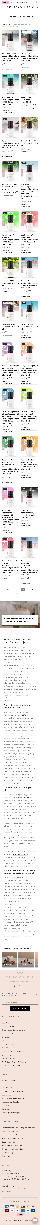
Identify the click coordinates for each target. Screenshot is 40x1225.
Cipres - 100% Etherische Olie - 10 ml (29, 326)
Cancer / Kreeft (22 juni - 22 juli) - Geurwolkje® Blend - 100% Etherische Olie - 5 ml (10, 370)
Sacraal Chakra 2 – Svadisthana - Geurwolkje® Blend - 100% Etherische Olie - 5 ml (29, 464)
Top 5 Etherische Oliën (11, 1066)
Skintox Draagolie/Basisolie (13, 1098)
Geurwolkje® (16, 1220)
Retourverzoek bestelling (12, 1149)
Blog (4, 1041)
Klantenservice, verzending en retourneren (20, 1128)
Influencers (6, 1055)
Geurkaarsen (7, 1095)
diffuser (25, 715)
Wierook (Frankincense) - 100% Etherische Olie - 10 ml (28, 513)
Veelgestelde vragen (10, 1131)
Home (8, 24)
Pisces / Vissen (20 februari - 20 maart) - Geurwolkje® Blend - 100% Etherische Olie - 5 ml (10, 566)
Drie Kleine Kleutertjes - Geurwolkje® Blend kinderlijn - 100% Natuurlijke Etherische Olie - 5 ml (29, 191)
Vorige (8, 589)
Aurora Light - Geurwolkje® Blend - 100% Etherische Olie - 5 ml (10, 100)
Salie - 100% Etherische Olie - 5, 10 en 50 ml (29, 99)
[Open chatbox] (35, 1220)
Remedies (6, 1037)
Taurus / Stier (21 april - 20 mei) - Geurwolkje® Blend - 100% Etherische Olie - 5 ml (29, 416)
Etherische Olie (8, 1088)
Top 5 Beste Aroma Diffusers (14, 1062)
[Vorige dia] (3, 2)
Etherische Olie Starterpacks (14, 1091)
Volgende (20, 593)
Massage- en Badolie (10, 1102)
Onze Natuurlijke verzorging (13, 1030)
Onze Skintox (7, 1034)
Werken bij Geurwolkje (11, 1048)
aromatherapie (22, 798)
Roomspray (6, 1106)
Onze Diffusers (8, 1027)
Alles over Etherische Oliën (13, 1138)
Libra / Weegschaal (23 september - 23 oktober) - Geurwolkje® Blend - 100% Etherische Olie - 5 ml (10, 417)
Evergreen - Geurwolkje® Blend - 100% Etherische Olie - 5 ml (29, 57)
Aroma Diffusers (8, 1081)
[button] (33, 7)
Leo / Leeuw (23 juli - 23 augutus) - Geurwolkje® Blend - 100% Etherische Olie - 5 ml (29, 370)
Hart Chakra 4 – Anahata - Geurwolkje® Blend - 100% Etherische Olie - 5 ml (10, 239)
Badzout (5, 1084)
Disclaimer (6, 1156)
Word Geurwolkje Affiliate (12, 1051)
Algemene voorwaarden (12, 1146)
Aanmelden (20, 1008)
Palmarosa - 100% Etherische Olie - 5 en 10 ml (10, 187)
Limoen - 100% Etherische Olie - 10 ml (10, 283)
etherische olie (20, 854)
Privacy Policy (7, 1153)
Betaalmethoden (9, 1142)
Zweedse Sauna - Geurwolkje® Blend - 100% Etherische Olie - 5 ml (10, 57)
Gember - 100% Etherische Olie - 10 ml (10, 326)
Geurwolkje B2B (8, 1044)
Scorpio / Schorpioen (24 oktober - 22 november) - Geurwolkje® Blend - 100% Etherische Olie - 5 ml (10, 517)
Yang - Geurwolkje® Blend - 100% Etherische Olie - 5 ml (10, 144)
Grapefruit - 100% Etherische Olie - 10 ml (29, 143)
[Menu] (1, 7)
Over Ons (6, 1023)
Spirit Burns (6, 1109)
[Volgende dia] (36, 2)
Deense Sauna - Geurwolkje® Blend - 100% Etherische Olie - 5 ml (29, 284)
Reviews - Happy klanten (12, 1135)
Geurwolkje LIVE (9, 1058)
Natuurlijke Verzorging (11, 1113)
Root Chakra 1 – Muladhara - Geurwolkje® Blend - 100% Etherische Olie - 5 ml (29, 239)
